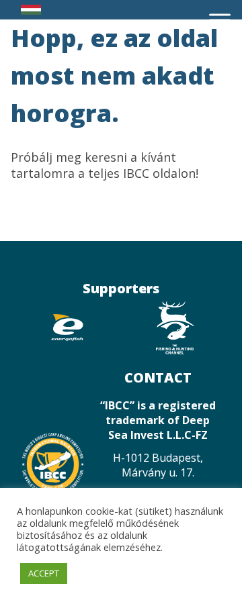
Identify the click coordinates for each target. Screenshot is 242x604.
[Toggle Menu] (220, 19)
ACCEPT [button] (43, 573)
